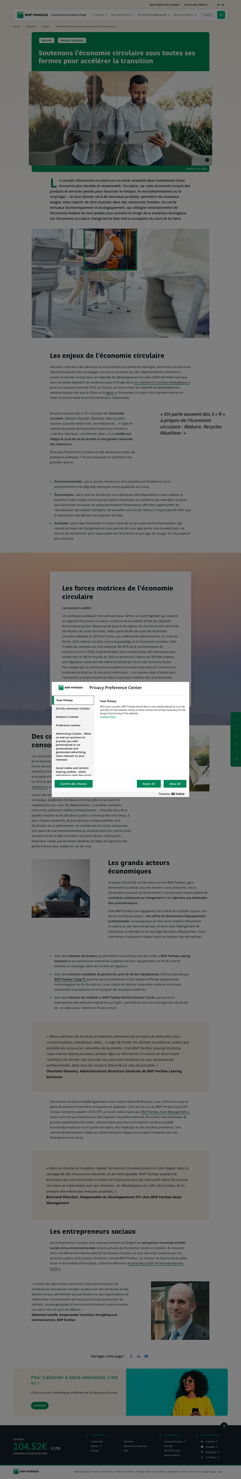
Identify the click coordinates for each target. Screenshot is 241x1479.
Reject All (149, 784)
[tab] (73, 700)
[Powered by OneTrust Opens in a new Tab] (173, 794)
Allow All (175, 784)
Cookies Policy (108, 716)
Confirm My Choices (73, 784)
